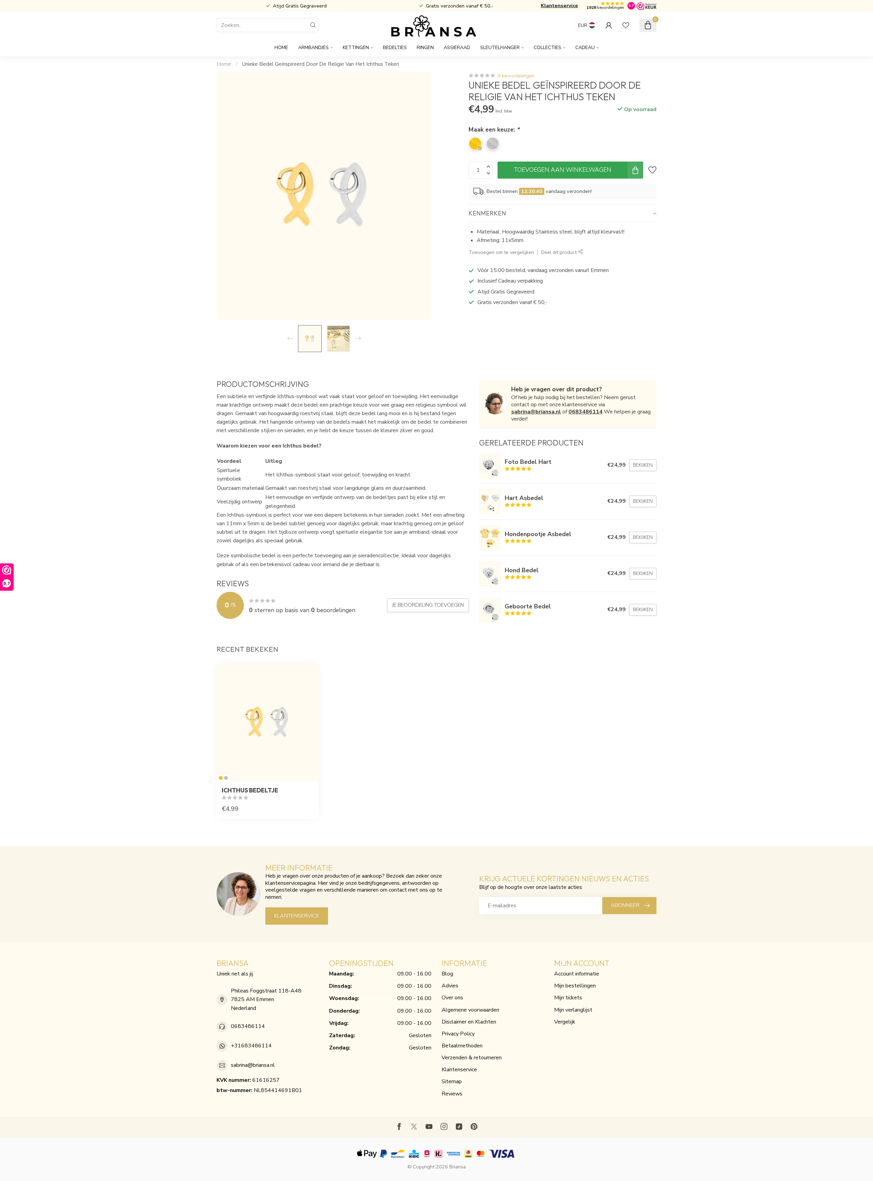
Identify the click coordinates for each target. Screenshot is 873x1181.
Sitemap (452, 1081)
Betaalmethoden (462, 1045)
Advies (450, 985)
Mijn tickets (568, 997)
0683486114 (585, 411)
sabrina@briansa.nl (536, 411)
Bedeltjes (395, 47)
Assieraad (457, 47)
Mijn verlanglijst (573, 1010)
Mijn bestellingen (575, 985)
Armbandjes (313, 47)
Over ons (452, 997)
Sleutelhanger (500, 47)
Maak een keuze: (494, 129)
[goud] (221, 778)
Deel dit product (559, 252)
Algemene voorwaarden (470, 1010)
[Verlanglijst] (625, 25)
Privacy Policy (458, 1034)
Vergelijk (564, 1022)
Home (281, 47)
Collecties (547, 47)
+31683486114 (251, 1045)
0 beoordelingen (516, 75)
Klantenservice (559, 5)
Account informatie (576, 974)
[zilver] (226, 778)
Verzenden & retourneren (472, 1057)
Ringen (425, 47)
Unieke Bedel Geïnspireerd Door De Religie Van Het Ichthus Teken (320, 64)
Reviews (452, 1093)
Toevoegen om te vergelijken (501, 252)
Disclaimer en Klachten (469, 1022)
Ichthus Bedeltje (250, 790)
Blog (447, 974)
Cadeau (585, 47)
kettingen (356, 47)
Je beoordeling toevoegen (428, 605)
